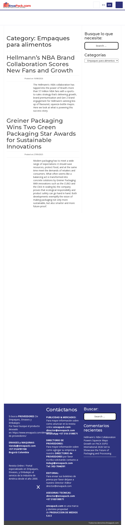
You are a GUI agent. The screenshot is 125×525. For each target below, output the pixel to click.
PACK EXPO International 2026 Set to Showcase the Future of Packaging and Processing (97, 448)
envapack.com (61, 427)
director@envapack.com (59, 486)
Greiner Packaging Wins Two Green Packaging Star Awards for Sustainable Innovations (41, 133)
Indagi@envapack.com (59, 463)
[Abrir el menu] (119, 5)
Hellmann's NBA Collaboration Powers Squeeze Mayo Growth (100, 440)
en (109, 5)
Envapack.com (112, 523)
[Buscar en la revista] (96, 5)
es (103, 5)
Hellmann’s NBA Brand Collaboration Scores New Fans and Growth (41, 64)
